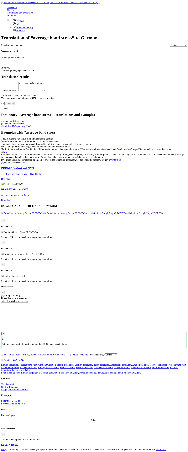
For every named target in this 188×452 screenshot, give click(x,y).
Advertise (20, 30)
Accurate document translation (15, 195)
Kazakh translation (177, 365)
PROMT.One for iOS (11, 401)
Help (18, 24)
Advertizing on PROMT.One (51, 354)
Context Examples (9, 387)
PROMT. (73, 2)
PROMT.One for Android (13, 403)
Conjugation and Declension (14, 389)
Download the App (24, 27)
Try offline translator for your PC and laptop (21, 174)
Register (14, 444)
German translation (47, 365)
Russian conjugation (111, 372)
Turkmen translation (103, 367)
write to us (116, 160)
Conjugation (20, 12)
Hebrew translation (158, 365)
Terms (18, 354)
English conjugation (30, 372)
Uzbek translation (122, 367)
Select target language (11, 70)
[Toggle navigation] (99, 3)
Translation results (9, 90)
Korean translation (28, 367)
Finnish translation (160, 367)
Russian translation (28, 365)
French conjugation (131, 372)
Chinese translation (10, 367)
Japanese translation (21, 370)
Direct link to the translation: (14, 298)
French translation (65, 365)
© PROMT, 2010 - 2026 (12, 360)
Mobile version (80, 354)
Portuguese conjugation (90, 372)
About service (7, 354)
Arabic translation (140, 365)
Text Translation (8, 384)
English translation (9, 365)
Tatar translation (67, 367)
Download (6, 179)
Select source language (11, 45)
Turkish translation (84, 367)
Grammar (11, 15)
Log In (4, 444)
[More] (5, 152)
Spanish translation (83, 365)
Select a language (96, 354)
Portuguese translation (48, 367)
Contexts (11, 10)
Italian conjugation (69, 372)
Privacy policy (29, 354)
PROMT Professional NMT (17, 168)
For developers (8, 415)
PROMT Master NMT (14, 189)
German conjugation (50, 372)
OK (3, 449)
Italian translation (101, 365)
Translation (12, 7)
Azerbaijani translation (120, 365)
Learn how (161, 449)
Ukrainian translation (141, 367)
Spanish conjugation (10, 372)
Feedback (20, 21)
